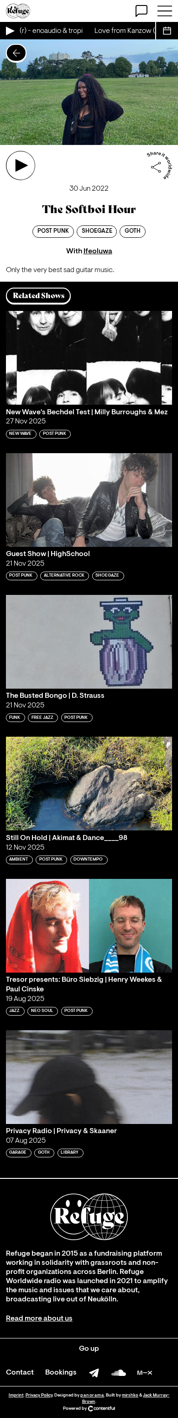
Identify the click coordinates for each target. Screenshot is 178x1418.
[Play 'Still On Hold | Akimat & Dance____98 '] (89, 783)
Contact (20, 1372)
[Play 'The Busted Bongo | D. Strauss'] (89, 642)
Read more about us (39, 1318)
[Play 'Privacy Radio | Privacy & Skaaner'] (89, 1077)
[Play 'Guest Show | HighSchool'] (89, 500)
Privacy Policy (39, 1395)
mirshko (130, 1395)
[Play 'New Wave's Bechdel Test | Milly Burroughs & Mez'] (89, 358)
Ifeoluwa (98, 251)
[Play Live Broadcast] (9, 30)
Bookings (61, 1372)
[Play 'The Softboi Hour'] (20, 165)
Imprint (16, 1395)
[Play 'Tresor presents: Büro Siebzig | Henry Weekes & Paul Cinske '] (89, 926)
